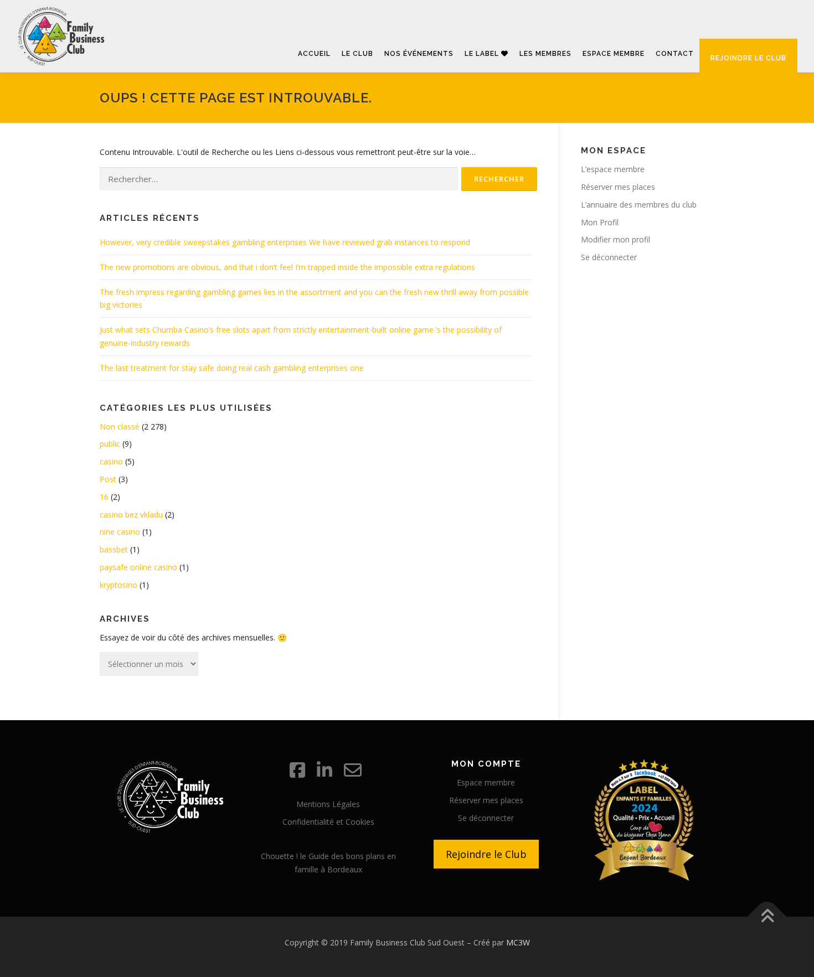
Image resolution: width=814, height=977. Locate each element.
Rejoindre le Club (486, 854)
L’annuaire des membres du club (639, 204)
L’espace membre (613, 169)
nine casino (120, 531)
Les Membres (545, 54)
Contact (675, 54)
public (110, 443)
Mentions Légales (328, 804)
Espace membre (614, 54)
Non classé (120, 426)
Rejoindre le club (748, 58)
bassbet (114, 549)
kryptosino (118, 585)
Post (108, 479)
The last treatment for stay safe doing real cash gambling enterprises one (232, 368)
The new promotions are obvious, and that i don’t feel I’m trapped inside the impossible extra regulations (287, 267)
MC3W (518, 942)
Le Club (357, 54)
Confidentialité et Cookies (328, 821)
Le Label (483, 54)
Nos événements (419, 54)
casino (111, 461)
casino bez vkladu (131, 514)
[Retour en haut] (767, 917)
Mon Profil (600, 222)
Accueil (314, 54)
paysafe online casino (138, 567)
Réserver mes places (618, 187)
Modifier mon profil (615, 239)
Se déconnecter (609, 257)
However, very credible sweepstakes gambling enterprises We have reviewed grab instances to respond (285, 242)
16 (104, 497)
